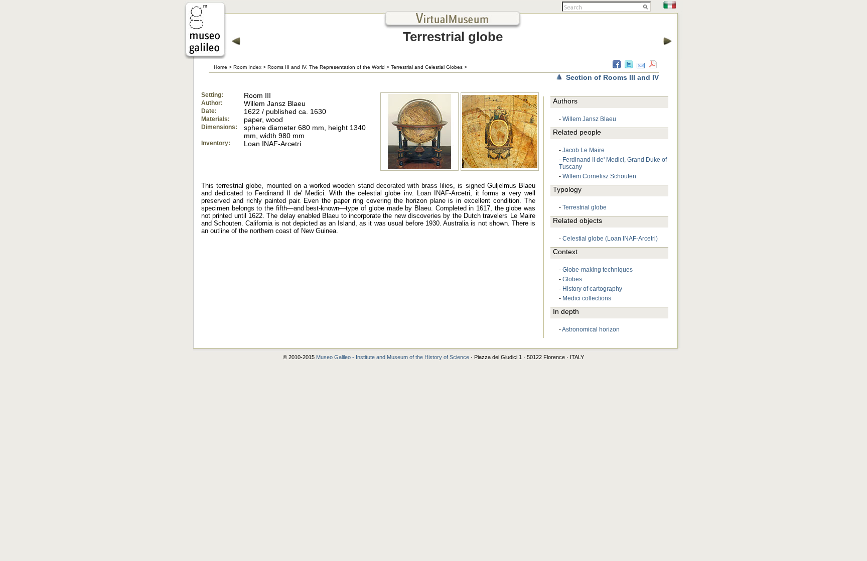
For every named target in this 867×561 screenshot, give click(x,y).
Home (220, 67)
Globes (572, 279)
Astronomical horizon (591, 329)
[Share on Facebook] (617, 66)
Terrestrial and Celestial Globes (427, 67)
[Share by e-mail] (641, 66)
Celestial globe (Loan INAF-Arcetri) (610, 238)
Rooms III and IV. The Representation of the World (326, 67)
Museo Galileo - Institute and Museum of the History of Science (392, 357)
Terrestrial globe (584, 207)
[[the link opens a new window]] (205, 56)
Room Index (247, 67)
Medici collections (586, 298)
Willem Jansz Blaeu (589, 119)
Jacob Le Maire (583, 150)
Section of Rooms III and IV (612, 77)
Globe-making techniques (597, 269)
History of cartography (592, 288)
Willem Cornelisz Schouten (599, 176)
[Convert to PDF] (653, 66)
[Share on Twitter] (629, 66)
